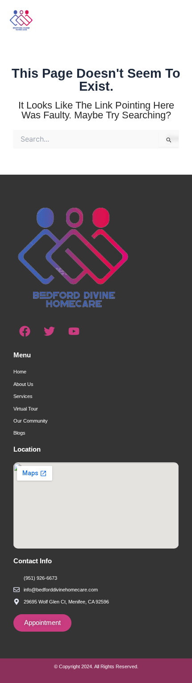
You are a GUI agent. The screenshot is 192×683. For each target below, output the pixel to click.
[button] (161, 20)
